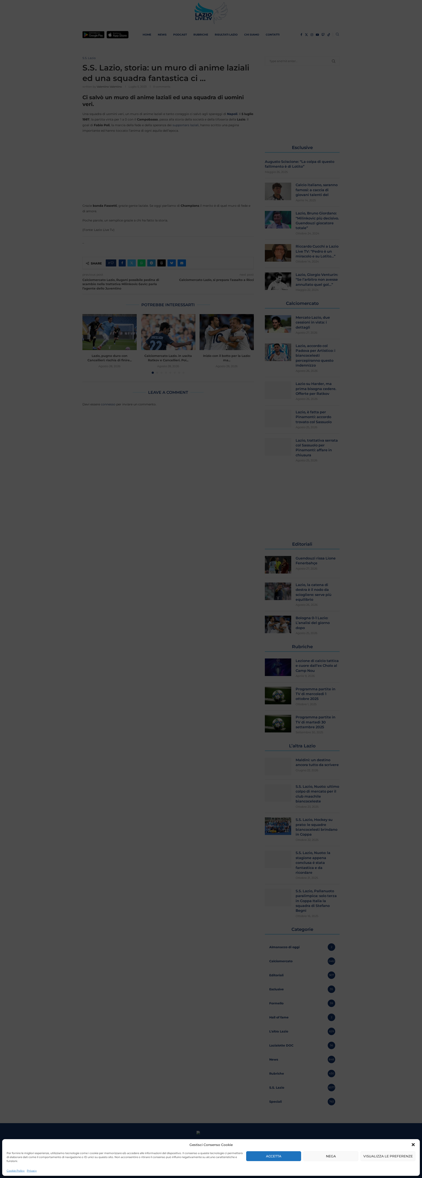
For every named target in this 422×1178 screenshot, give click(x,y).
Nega (331, 1156)
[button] (413, 1144)
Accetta (273, 1156)
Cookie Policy (16, 1170)
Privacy (32, 1170)
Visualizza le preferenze (388, 1156)
